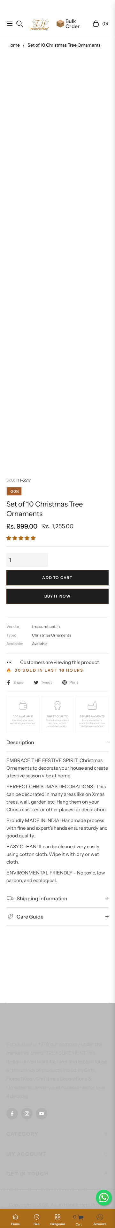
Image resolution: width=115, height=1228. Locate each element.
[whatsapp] (104, 1198)
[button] (20, 538)
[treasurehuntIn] (39, 24)
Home (13, 45)
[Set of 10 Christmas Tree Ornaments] (33, 400)
